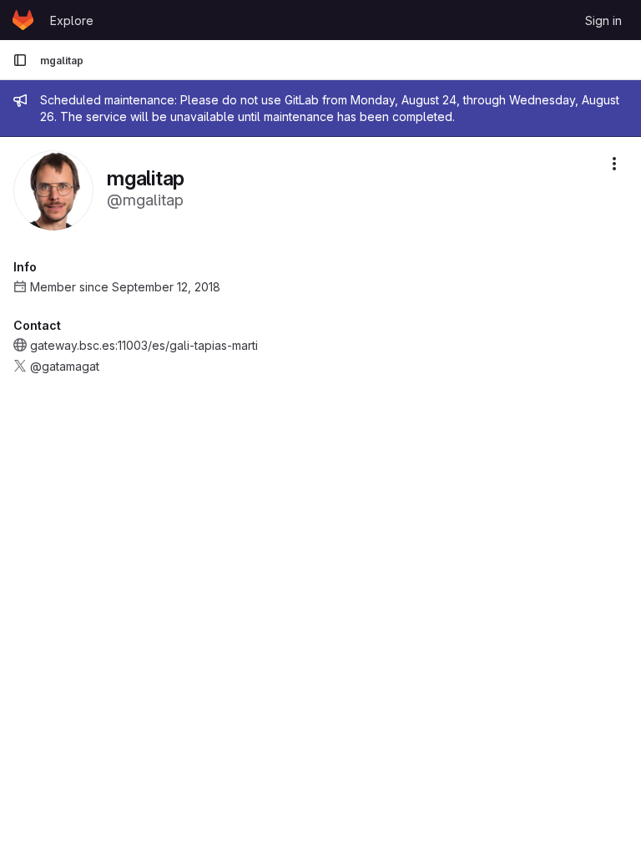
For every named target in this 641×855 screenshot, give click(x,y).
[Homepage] (23, 20)
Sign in (603, 20)
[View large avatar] (53, 189)
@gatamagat (64, 366)
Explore (71, 20)
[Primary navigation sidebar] (20, 60)
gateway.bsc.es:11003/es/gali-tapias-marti (144, 345)
